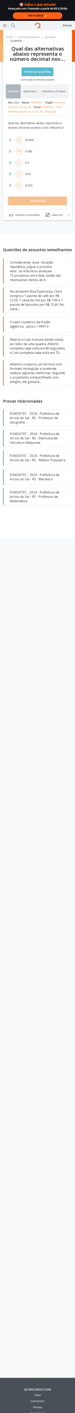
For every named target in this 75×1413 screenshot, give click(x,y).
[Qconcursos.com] (38, 25)
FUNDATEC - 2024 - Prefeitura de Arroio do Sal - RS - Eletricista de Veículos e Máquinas (34, 438)
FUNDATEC (36, 102)
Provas (37, 1407)
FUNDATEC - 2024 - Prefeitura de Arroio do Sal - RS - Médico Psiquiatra (37, 457)
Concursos (37, 1401)
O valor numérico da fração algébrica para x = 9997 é (30, 324)
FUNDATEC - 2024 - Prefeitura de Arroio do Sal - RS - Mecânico (34, 477)
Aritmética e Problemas (56, 91)
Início (37, 1395)
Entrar (67, 25)
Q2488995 (13, 91)
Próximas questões (37, 72)
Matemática (30, 91)
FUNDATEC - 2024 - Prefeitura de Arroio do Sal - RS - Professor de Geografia (34, 417)
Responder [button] (37, 201)
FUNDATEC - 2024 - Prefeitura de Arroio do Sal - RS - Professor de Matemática (34, 496)
